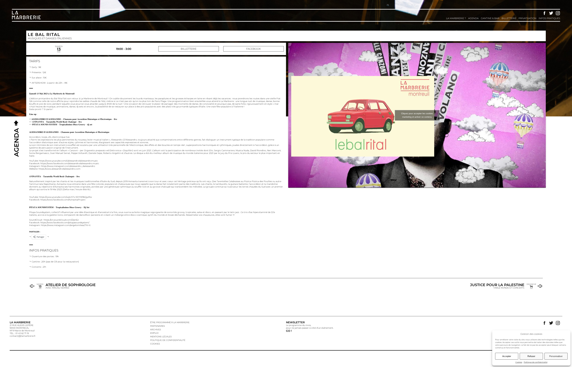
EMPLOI (154, 333)
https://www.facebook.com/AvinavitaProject (63, 199)
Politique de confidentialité (535, 362)
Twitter (551, 13)
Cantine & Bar (490, 18)
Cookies (518, 362)
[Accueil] (27, 19)
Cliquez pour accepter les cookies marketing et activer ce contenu (417, 115)
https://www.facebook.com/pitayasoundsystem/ (64, 222)
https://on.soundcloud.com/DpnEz (61, 219)
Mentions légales (161, 336)
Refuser (531, 356)
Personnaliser (556, 356)
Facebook (544, 13)
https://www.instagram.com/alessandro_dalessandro (68, 166)
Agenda (473, 18)
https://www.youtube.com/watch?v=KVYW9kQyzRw (65, 197)
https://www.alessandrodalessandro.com (59, 168)
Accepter (506, 356)
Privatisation (527, 18)
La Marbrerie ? (456, 18)
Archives (155, 329)
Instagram (558, 13)
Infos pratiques (549, 18)
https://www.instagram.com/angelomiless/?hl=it (66, 225)
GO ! (289, 330)
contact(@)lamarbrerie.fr (23, 336)
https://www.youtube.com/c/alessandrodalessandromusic (68, 160)
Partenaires (157, 326)
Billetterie (509, 18)
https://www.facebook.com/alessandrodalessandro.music (69, 163)
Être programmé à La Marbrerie (169, 322)
